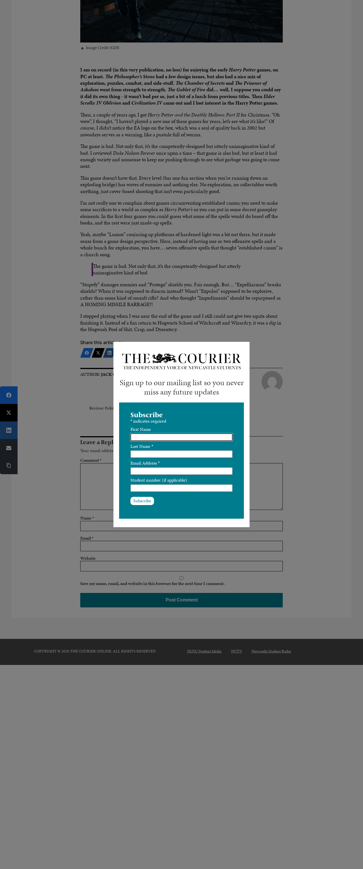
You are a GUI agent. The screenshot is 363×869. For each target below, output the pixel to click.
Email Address (145, 463)
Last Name (141, 446)
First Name (140, 429)
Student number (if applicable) (158, 480)
